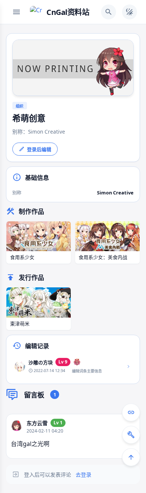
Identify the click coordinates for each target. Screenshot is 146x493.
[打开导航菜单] (16, 11)
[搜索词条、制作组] (108, 11)
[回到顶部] (131, 457)
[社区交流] (131, 412)
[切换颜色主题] (129, 11)
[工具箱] (131, 435)
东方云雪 (37, 423)
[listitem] (73, 366)
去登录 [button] (83, 474)
